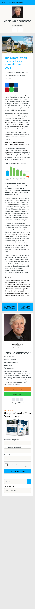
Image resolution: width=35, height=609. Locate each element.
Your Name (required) (11, 440)
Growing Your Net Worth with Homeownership (25, 307)
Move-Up (8, 78)
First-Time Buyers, (20, 75)
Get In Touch (17, 394)
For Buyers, (10, 75)
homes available (18, 127)
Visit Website (17, 389)
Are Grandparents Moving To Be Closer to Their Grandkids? (9, 307)
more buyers (19, 125)
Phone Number (9, 455)
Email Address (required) (12, 447)
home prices (9, 99)
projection (11, 205)
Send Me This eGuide (17, 471)
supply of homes (10, 122)
